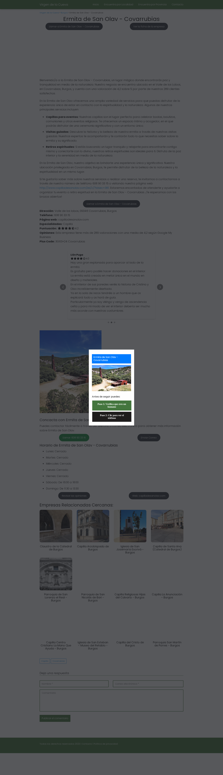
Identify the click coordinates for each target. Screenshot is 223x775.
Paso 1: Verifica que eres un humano (112, 405)
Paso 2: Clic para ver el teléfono (112, 416)
